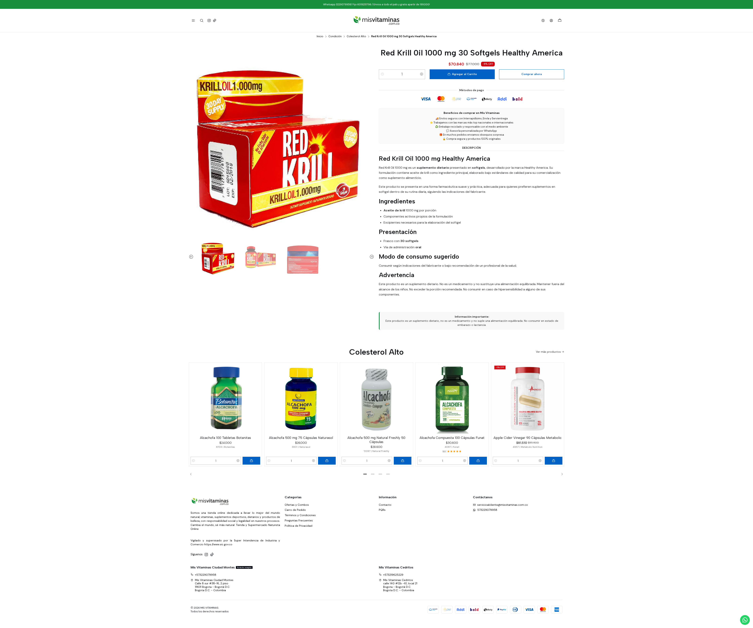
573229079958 (487, 510)
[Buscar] (201, 20)
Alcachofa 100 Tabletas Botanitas (225, 438)
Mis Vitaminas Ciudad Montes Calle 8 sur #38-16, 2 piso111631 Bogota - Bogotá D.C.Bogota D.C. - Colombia (214, 585)
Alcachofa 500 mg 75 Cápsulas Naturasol (301, 438)
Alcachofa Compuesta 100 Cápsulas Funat (452, 438)
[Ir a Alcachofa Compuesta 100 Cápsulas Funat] (452, 399)
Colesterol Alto (356, 36)
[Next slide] (371, 257)
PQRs (382, 510)
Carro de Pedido (295, 510)
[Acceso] (551, 20)
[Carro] (559, 20)
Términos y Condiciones (300, 515)
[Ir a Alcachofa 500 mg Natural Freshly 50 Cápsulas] (376, 399)
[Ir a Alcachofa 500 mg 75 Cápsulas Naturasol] (301, 399)
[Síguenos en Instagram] (209, 20)
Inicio (320, 36)
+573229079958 (205, 574)
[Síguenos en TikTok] (214, 20)
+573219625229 (393, 574)
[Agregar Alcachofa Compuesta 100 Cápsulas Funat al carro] (478, 461)
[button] (365, 474)
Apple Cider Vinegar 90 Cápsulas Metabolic (528, 438)
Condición (335, 36)
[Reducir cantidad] (382, 74)
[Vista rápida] (257, 398)
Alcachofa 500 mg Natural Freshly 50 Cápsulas (376, 440)
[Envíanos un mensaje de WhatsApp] (745, 620)
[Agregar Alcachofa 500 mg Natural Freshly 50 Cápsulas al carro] (402, 461)
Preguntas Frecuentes (299, 520)
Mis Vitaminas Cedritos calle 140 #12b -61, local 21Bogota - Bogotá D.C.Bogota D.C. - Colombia (400, 585)
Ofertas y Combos (297, 505)
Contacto (385, 505)
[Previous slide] (192, 257)
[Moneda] (543, 20)
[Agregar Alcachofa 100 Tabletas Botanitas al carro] (251, 461)
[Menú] (193, 20)
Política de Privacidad (298, 525)
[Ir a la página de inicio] (376, 20)
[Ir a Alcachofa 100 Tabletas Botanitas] (225, 399)
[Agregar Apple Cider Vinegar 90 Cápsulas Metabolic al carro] (553, 461)
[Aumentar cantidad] (421, 74)
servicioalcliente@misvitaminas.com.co (502, 505)
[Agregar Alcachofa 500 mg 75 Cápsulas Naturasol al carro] (327, 461)
